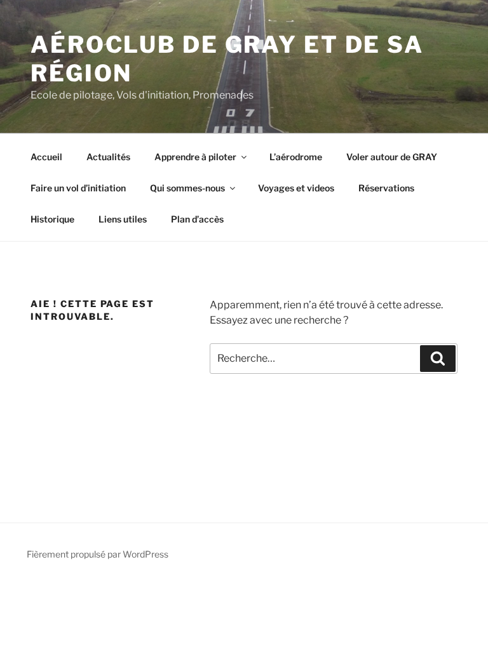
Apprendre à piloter (195, 156)
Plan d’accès (197, 219)
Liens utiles (122, 219)
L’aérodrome (295, 156)
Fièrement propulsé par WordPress (97, 554)
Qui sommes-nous (187, 187)
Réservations (386, 187)
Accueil (46, 156)
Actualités (108, 156)
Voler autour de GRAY (391, 156)
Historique (52, 219)
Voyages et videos (296, 187)
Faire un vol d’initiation (78, 187)
